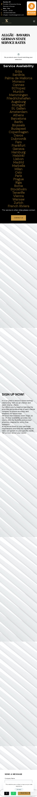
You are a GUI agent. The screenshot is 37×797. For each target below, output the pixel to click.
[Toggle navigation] (29, 21)
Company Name (10, 778)
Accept (19, 789)
